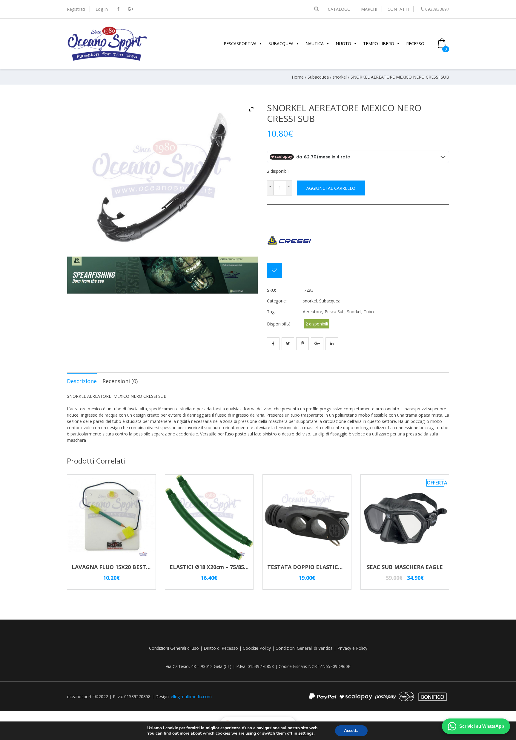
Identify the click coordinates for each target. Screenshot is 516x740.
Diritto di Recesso (221, 648)
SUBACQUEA (281, 43)
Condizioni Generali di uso (174, 648)
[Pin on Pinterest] (302, 343)
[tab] (82, 381)
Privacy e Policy (352, 648)
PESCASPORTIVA (240, 43)
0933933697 (437, 9)
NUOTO (343, 43)
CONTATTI (398, 9)
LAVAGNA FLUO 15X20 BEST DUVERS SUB (127, 567)
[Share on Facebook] (273, 343)
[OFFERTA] (405, 560)
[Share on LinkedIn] (331, 343)
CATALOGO (339, 9)
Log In (102, 9)
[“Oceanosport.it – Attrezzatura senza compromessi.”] (107, 60)
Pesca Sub (335, 311)
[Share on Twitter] (288, 343)
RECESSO (415, 43)
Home (298, 77)
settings (306, 733)
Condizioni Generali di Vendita (304, 648)
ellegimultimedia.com (191, 696)
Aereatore (312, 311)
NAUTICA (314, 43)
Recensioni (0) (120, 381)
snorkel (340, 77)
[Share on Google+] (317, 343)
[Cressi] (289, 240)
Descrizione (82, 381)
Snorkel (354, 311)
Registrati (76, 9)
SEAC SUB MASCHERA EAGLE (405, 567)
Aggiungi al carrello (330, 188)
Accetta (351, 730)
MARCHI (369, 9)
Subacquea (318, 77)
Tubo (369, 311)
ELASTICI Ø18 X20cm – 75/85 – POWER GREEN (230, 567)
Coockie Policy (257, 648)
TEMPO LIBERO (378, 43)
